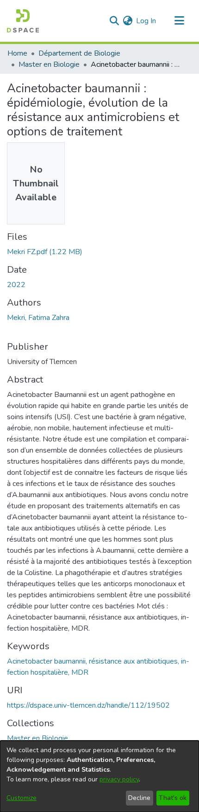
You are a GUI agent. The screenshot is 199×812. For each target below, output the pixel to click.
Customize (21, 797)
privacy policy (119, 779)
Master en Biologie (49, 64)
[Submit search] (114, 20)
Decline (139, 797)
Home (17, 53)
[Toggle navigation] (179, 21)
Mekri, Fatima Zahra (38, 318)
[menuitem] (127, 20)
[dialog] (99, 776)
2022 (16, 285)
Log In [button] (146, 21)
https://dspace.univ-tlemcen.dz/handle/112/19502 (88, 705)
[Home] (23, 20)
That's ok (173, 797)
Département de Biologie (79, 53)
